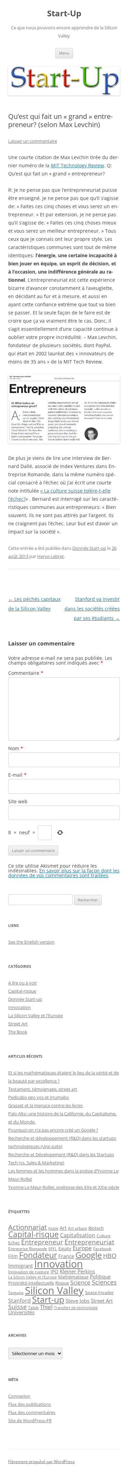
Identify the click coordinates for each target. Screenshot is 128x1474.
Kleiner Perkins (77, 1271)
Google (88, 1255)
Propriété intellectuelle (31, 1283)
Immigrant (20, 1265)
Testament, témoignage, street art (42, 1089)
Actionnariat (27, 1227)
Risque (62, 1283)
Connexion (19, 1396)
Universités (21, 1312)
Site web (18, 801)
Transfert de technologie (76, 1307)
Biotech (96, 1228)
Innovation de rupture (28, 1271)
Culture (104, 1236)
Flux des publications (29, 1404)
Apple (53, 1228)
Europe (82, 1248)
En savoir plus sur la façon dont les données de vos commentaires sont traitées (63, 873)
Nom (15, 748)
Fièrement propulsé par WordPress (41, 1461)
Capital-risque (22, 991)
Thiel (46, 1307)
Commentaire (25, 673)
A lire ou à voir (22, 983)
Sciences (104, 1282)
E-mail (17, 775)
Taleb (33, 1307)
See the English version (31, 942)
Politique (100, 1276)
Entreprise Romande (27, 1248)
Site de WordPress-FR (30, 1420)
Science (80, 1282)
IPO (54, 1271)
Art (63, 1228)
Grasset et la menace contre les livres (45, 1105)
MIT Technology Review (77, 165)
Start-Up (64, 13)
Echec (14, 1243)
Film (13, 1256)
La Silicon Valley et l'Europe (35, 1015)
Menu (64, 53)
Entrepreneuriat (89, 1241)
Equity (64, 1249)
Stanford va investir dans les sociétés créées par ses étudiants (92, 608)
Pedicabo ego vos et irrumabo (38, 1097)
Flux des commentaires (31, 1412)
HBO (109, 1256)
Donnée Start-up (89, 548)
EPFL (52, 1248)
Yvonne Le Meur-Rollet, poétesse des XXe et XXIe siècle (63, 1187)
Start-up (48, 1299)
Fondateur (38, 1255)
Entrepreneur (42, 1241)
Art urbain (77, 1228)
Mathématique (73, 1277)
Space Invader (99, 1292)
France (66, 1256)
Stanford (19, 1300)
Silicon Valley (54, 1290)
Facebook (102, 1248)
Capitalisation (77, 1235)
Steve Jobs (77, 1300)
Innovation (19, 1007)
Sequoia (16, 1292)
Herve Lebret (50, 556)
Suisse (17, 1307)
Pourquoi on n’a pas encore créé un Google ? (53, 1130)
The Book (17, 1032)
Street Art (18, 1024)
